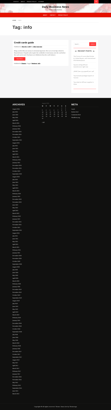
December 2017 (17, 351)
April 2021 (15, 244)
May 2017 (15, 363)
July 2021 (15, 236)
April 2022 (15, 210)
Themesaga (73, 406)
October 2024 (16, 171)
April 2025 (15, 154)
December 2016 (17, 377)
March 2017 (15, 368)
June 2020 (15, 272)
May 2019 (15, 309)
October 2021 (16, 227)
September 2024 (17, 174)
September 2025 (17, 140)
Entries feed (74, 112)
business (34, 63)
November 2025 (17, 134)
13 (54, 112)
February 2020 (16, 284)
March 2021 (15, 247)
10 (42, 112)
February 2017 (16, 371)
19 (50, 114)
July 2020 (15, 270)
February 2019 (16, 318)
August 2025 (16, 143)
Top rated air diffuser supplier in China (83, 83)
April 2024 (15, 188)
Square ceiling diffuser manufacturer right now (80, 66)
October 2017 (16, 354)
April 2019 (15, 312)
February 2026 (16, 126)
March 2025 (15, 157)
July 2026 (15, 112)
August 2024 (16, 177)
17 (42, 114)
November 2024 (17, 168)
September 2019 (17, 298)
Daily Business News (55, 6)
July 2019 (15, 303)
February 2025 (16, 160)
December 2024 (17, 165)
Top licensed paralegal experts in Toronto (83, 77)
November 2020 (17, 258)
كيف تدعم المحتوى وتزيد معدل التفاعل (83, 71)
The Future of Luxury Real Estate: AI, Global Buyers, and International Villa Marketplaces (84, 58)
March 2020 (15, 281)
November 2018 (17, 326)
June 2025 (15, 148)
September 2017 (17, 357)
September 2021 (17, 230)
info (39, 63)
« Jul (43, 122)
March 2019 (15, 315)
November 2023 (17, 202)
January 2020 (16, 287)
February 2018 (16, 346)
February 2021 (16, 250)
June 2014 (15, 391)
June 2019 (15, 306)
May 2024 (15, 185)
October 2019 (16, 295)
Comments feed (75, 115)
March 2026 (15, 123)
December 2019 (17, 289)
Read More (20, 59)
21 (58, 114)
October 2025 (16, 137)
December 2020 (17, 256)
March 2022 (15, 213)
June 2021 (15, 239)
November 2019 (17, 292)
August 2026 (16, 109)
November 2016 (17, 380)
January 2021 (16, 253)
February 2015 (16, 385)
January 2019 (16, 320)
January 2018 (16, 349)
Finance (23, 63)
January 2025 (16, 162)
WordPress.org (75, 117)
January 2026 (16, 129)
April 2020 (15, 278)
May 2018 (15, 340)
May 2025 (15, 151)
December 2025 (17, 131)
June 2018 (15, 337)
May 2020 (15, 275)
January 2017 (16, 374)
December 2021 (17, 222)
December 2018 (17, 323)
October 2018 (16, 329)
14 (58, 112)
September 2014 (17, 388)
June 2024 (15, 182)
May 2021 (15, 241)
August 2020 (16, 267)
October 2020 (16, 261)
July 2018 (15, 334)
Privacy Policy (32, 2)
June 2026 (15, 115)
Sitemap (41, 2)
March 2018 (15, 343)
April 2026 (15, 120)
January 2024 (16, 196)
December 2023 (17, 199)
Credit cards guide (24, 42)
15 (62, 112)
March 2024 (15, 191)
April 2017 (15, 365)
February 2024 (16, 194)
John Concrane (37, 47)
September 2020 (17, 264)
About (23, 2)
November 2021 (17, 225)
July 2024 (15, 179)
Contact (16, 2)
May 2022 (15, 208)
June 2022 (15, 205)
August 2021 (16, 233)
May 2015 (15, 382)
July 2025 (15, 146)
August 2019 (16, 301)
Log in (73, 109)
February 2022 (16, 216)
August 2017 (16, 360)
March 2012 (15, 394)
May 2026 (15, 117)
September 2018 (17, 332)
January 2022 (16, 219)
